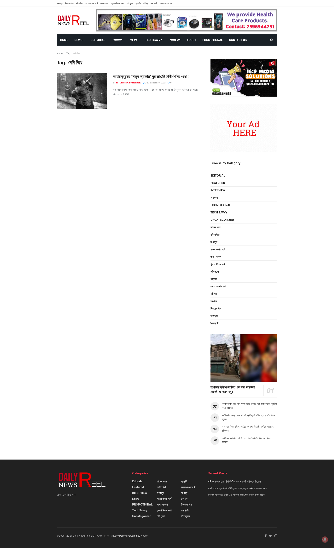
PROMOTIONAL (212, 40)
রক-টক (133, 40)
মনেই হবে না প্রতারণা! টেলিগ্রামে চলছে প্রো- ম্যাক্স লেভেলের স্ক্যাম (237, 488)
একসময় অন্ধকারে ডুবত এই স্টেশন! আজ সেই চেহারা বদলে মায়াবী (236, 495)
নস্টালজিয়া (79, 3)
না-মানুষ (59, 3)
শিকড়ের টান (69, 3)
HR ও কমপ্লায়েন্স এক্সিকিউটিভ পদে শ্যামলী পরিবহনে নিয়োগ (234, 481)
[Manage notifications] (325, 539)
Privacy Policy (118, 535)
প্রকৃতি (138, 3)
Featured (217, 183)
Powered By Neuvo (137, 535)
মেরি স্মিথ (76, 53)
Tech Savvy (153, 40)
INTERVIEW (217, 190)
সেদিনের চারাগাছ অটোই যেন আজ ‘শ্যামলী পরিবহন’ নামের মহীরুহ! (246, 440)
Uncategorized (222, 220)
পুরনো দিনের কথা (117, 3)
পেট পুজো (129, 3)
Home (64, 40)
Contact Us (238, 40)
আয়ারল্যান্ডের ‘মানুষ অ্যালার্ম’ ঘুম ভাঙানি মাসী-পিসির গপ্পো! (150, 76)
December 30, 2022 (154, 82)
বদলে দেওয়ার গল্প (166, 3)
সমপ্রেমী (154, 3)
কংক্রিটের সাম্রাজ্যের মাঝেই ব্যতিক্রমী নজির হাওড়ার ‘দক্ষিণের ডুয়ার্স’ (248, 417)
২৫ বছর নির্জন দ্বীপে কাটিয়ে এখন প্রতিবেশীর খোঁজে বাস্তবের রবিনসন (248, 428)
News (78, 40)
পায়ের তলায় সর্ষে (91, 3)
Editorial (98, 40)
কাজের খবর (175, 40)
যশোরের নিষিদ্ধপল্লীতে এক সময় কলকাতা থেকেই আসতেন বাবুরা (232, 389)
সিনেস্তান (118, 40)
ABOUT (191, 40)
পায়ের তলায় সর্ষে (217, 249)
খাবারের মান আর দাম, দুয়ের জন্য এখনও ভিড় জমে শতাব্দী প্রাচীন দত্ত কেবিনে (249, 406)
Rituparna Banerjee (128, 82)
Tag (68, 53)
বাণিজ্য (145, 3)
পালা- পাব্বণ (104, 3)
